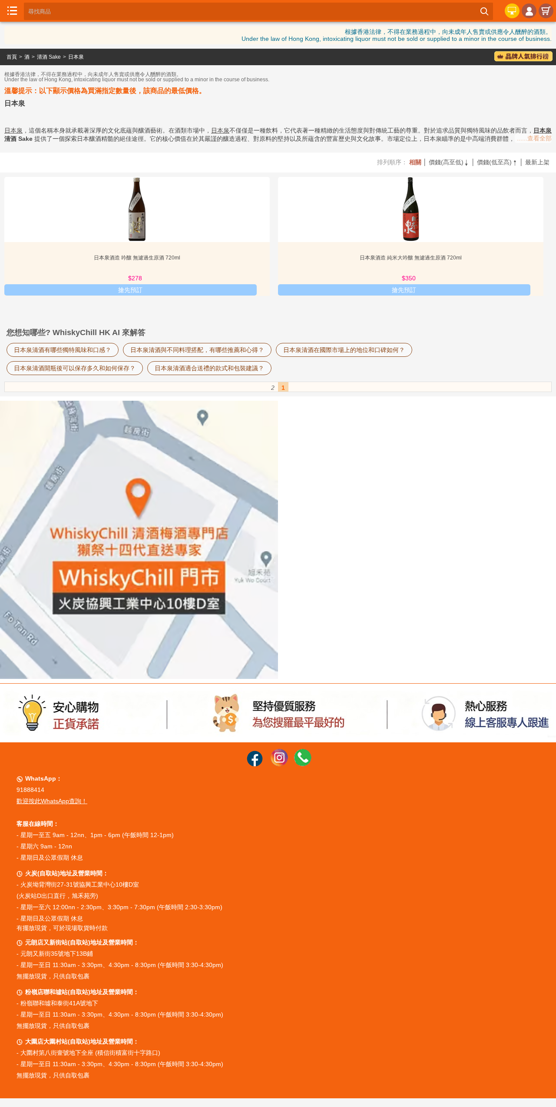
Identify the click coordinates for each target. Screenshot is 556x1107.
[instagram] (279, 764)
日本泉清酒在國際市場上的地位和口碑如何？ (344, 349)
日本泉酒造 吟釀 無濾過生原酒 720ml (137, 258)
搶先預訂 (130, 289)
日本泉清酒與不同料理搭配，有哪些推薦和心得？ (197, 349)
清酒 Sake (49, 57)
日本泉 (76, 57)
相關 (415, 162)
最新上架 (537, 162)
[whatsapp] (302, 764)
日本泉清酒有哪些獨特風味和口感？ (62, 349)
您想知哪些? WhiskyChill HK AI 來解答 (76, 332)
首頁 (12, 57)
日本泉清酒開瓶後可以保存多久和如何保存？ (75, 368)
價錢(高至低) (449, 162)
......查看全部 (534, 138)
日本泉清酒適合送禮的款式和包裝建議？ (209, 368)
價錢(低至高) (497, 162)
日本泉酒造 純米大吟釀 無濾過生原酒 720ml (411, 258)
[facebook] (255, 764)
